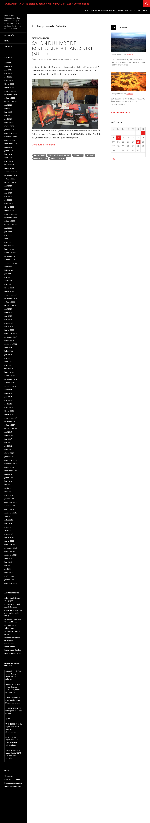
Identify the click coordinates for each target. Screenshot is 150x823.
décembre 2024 (10, 133)
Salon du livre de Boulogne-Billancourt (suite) (62, 48)
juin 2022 (8, 231)
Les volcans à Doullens (12, 650)
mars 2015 (8, 534)
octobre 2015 (9, 509)
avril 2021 (8, 281)
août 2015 (8, 516)
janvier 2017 (9, 456)
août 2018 (8, 390)
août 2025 (8, 105)
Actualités (37, 38)
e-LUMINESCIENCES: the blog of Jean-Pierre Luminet (13, 710)
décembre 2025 (10, 91)
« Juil (114, 158)
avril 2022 (8, 238)
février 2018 (9, 411)
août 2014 (8, 558)
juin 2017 (8, 439)
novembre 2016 (10, 463)
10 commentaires (120, 65)
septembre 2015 (10, 513)
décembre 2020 (10, 295)
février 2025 (9, 126)
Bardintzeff (39, 155)
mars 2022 (8, 242)
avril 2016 (8, 488)
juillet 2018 (8, 393)
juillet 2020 (8, 312)
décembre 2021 (10, 253)
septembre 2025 (10, 101)
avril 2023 (8, 200)
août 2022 (8, 228)
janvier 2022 (9, 249)
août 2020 (8, 309)
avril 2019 (8, 362)
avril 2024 (8, 158)
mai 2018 (8, 400)
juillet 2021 (8, 270)
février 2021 (9, 288)
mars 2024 (8, 161)
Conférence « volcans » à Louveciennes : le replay (13, 613)
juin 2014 (8, 562)
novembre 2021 (10, 256)
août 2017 (8, 432)
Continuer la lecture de (45, 144)
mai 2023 (8, 196)
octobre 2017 (9, 425)
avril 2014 (8, 569)
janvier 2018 (9, 414)
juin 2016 (8, 481)
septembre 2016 (10, 471)
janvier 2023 (9, 210)
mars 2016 (8, 492)
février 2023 (9, 207)
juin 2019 (8, 354)
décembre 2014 (10, 544)
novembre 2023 (10, 175)
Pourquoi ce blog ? (126, 10)
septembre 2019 (10, 344)
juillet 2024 (8, 151)
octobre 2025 (9, 98)
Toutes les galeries (121, 112)
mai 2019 (8, 358)
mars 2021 (8, 284)
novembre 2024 (10, 137)
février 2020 (9, 326)
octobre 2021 (9, 260)
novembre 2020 (10, 298)
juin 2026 (8, 70)
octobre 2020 (9, 302)
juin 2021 (8, 274)
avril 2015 (8, 530)
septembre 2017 (10, 428)
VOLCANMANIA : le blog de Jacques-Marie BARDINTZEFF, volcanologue (46, 3)
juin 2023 (8, 193)
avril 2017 (8, 446)
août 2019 (8, 347)
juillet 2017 (8, 435)
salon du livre (40, 159)
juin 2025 (8, 112)
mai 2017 (8, 442)
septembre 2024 (10, 144)
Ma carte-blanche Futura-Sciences (100, 10)
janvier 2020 (9, 330)
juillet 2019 (8, 351)
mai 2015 (8, 527)
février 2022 (9, 245)
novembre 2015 (10, 506)
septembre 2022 (10, 224)
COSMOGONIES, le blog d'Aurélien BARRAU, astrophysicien (13, 700)
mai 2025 (8, 115)
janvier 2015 (9, 541)
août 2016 (8, 474)
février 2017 (9, 453)
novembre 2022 (10, 217)
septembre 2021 (10, 263)
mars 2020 (8, 323)
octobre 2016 (9, 467)
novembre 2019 (10, 337)
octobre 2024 (9, 140)
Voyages (8, 46)
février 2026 (9, 84)
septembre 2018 (10, 386)
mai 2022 (8, 235)
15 (138, 141)
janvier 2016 (9, 499)
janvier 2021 (9, 291)
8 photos (130, 93)
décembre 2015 (10, 502)
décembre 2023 (10, 172)
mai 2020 (8, 319)
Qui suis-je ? (143, 10)
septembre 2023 (10, 182)
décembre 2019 (10, 333)
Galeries (122, 27)
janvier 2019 (9, 372)
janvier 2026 (9, 87)
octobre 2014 (9, 551)
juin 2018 (8, 397)
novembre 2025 (10, 94)
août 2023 (8, 186)
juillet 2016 (8, 478)
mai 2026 (8, 73)
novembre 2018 (10, 379)
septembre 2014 (10, 555)
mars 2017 (8, 449)
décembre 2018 (10, 376)
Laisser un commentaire (66, 59)
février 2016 (9, 495)
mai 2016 (8, 485)
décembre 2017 (10, 418)
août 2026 (8, 63)
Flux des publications (12, 779)
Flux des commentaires (13, 783)
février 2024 (9, 165)
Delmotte (78, 155)
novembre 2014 (10, 548)
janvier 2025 (9, 129)
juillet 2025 (8, 108)
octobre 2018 (9, 383)
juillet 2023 (8, 189)
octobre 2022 (9, 221)
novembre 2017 (10, 421)
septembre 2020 (10, 305)
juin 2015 (8, 523)
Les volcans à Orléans (12, 653)
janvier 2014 (9, 580)
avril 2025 (8, 119)
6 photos (130, 54)
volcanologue (58, 159)
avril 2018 (8, 404)
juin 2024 (8, 154)
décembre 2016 (10, 460)
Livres (46, 38)
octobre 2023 (9, 179)
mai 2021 (8, 277)
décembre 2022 (10, 214)
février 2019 (9, 369)
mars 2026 (8, 80)
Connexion (8, 776)
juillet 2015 (8, 520)
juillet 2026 (8, 66)
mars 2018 (8, 407)
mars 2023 (8, 203)
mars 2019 (8, 365)
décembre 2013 (10, 583)
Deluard (90, 155)
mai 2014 (8, 565)
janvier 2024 (9, 168)
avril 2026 (8, 77)
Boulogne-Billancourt (59, 155)
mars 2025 (8, 122)
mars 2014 (8, 572)
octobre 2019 (9, 340)
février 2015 (9, 537)
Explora (8, 719)
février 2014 (9, 576)
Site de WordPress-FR (12, 786)
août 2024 (8, 147)
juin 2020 (8, 316)
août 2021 (8, 267)
